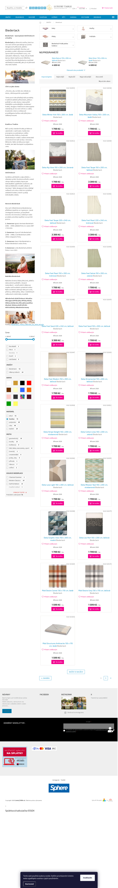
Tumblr (63, 780)
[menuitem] (8, 17)
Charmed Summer (17, 477)
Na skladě (14, 346)
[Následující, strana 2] (106, 678)
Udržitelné (14, 359)
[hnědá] (8, 390)
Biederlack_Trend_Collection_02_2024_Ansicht (27, 324)
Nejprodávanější (85, 77)
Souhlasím (87, 878)
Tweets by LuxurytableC (99, 698)
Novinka (13, 353)
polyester (14, 422)
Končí (12, 356)
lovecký (13, 451)
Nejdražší (72, 77)
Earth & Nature (16, 484)
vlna (12, 425)
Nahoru (46, 678)
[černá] (22, 383)
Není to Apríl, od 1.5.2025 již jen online (14, 698)
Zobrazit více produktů (75, 70)
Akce (12, 350)
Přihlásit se (89, 736)
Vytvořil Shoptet (97, 800)
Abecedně (99, 77)
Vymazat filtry (19, 492)
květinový (14, 445)
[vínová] (29, 396)
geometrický (15, 438)
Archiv (7, 711)
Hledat (26, 7)
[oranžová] (29, 390)
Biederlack (14, 369)
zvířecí (13, 468)
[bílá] (8, 383)
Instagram (56, 780)
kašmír (13, 429)
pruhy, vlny (14, 458)
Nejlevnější (60, 77)
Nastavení (29, 884)
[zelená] (8, 403)
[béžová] (15, 383)
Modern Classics (16, 480)
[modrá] (22, 390)
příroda (13, 461)
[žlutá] (15, 403)
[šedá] (15, 396)
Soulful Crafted (15, 487)
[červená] (29, 383)
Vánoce (13, 464)
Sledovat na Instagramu (75, 712)
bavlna (13, 419)
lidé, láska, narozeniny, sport (20, 448)
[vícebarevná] (22, 396)
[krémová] (15, 390)
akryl (12, 416)
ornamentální (15, 455)
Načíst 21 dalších (76, 672)
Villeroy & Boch (16, 372)
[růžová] (8, 396)
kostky (13, 442)
